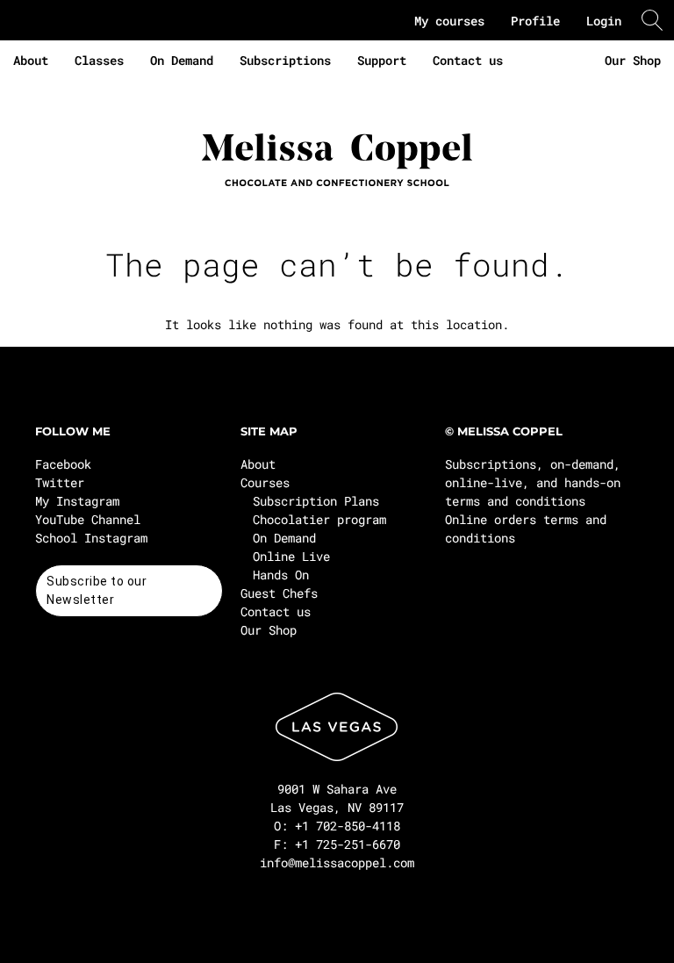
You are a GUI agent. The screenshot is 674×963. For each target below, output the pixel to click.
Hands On (281, 574)
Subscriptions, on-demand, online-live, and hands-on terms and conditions (532, 482)
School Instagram (91, 537)
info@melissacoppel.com (337, 862)
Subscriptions (285, 60)
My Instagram (77, 500)
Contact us (468, 60)
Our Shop (633, 60)
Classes (99, 60)
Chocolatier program (319, 519)
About (30, 60)
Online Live (291, 556)
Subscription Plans (316, 500)
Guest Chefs (279, 593)
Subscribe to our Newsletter (97, 590)
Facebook (63, 464)
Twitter (59, 482)
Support (381, 60)
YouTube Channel (87, 519)
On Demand (181, 60)
